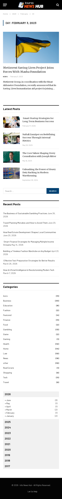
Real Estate (8, 368)
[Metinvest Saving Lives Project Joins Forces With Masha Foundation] (31, 47)
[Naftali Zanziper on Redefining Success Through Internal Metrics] (11, 138)
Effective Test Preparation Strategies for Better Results (29, 260)
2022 (8, 438)
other (5, 363)
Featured (7, 315)
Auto (5, 296)
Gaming (6, 339)
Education (7, 305)
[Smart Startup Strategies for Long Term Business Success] (11, 122)
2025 (8, 421)
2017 (7, 466)
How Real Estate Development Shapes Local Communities (29, 232)
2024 (8, 427)
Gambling (7, 329)
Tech (5, 377)
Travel (6, 382)
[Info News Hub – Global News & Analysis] (31, 5)
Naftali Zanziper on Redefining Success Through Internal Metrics (38, 137)
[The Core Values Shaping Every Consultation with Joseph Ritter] (11, 157)
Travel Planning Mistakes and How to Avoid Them (25, 222)
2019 (7, 455)
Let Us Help (32, 491)
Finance (6, 320)
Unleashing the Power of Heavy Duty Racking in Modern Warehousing (39, 172)
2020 (8, 449)
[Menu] (5, 4)
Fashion (6, 310)
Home (5, 348)
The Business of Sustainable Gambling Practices (25, 213)
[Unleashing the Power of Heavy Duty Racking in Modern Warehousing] (11, 173)
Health (6, 344)
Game (5, 334)
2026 (8, 394)
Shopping (7, 372)
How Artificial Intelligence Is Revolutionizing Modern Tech (28, 270)
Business (7, 300)
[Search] (57, 4)
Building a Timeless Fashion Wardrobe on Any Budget (27, 251)
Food (5, 324)
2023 (8, 433)
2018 (7, 460)
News (5, 358)
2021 (7, 444)
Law (5, 353)
